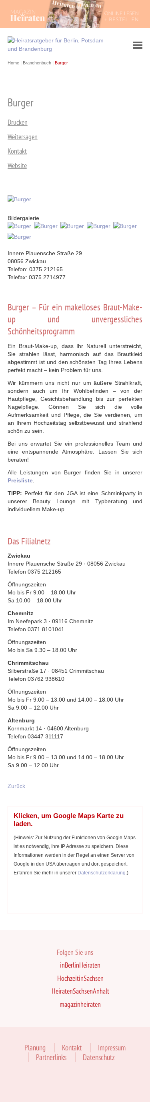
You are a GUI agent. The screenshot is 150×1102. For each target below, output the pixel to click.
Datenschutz (99, 1057)
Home (14, 62)
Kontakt (17, 151)
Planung (35, 1047)
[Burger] (21, 199)
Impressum (112, 1047)
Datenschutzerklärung (102, 872)
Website (17, 165)
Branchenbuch (37, 62)
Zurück (16, 786)
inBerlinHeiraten (80, 965)
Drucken (18, 122)
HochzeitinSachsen (80, 978)
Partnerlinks (51, 1057)
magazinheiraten (80, 1004)
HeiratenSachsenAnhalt (80, 991)
